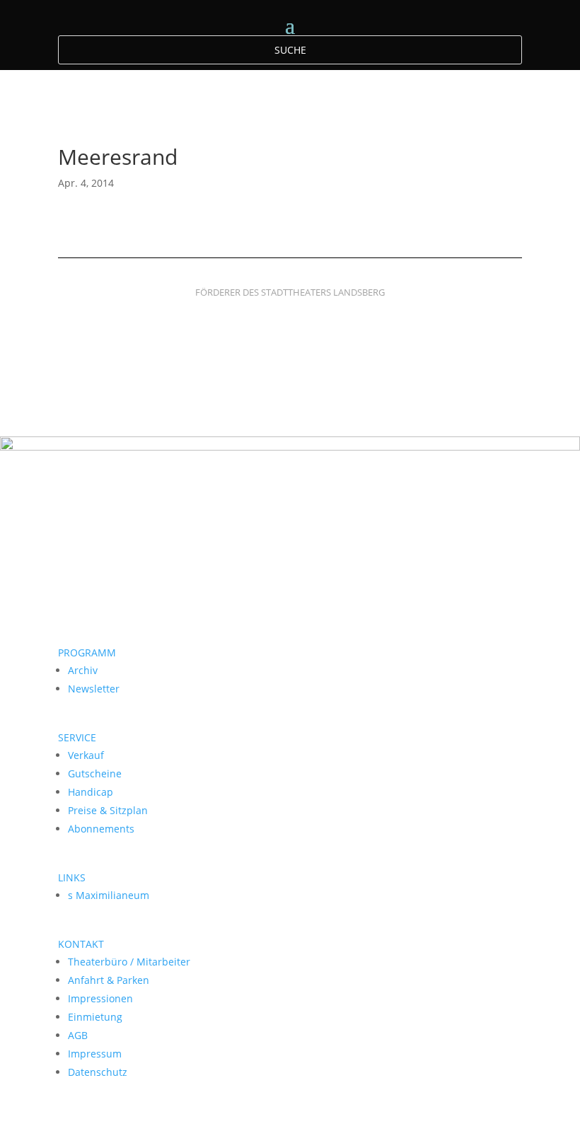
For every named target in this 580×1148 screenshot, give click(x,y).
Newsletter (94, 688)
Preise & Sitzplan (108, 810)
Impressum (95, 1053)
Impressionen (100, 998)
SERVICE (77, 737)
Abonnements (101, 828)
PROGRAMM (87, 652)
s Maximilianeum (108, 895)
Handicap (90, 792)
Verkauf (86, 755)
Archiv (83, 670)
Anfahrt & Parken (108, 980)
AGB (78, 1035)
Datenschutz (97, 1072)
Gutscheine (95, 773)
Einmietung (95, 1017)
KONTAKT (81, 944)
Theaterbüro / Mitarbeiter (129, 961)
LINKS (72, 877)
